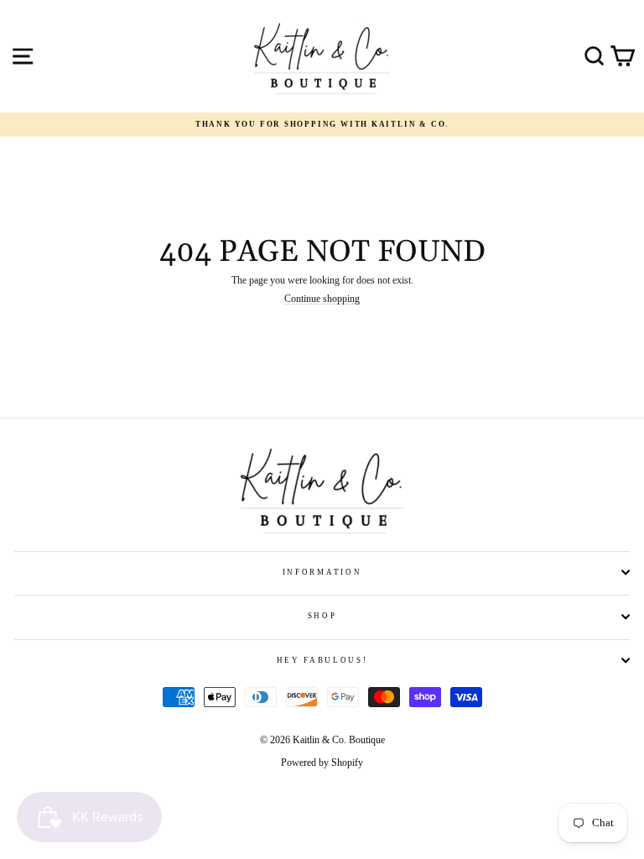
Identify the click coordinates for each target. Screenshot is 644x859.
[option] (322, 124)
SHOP (322, 616)
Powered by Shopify (322, 762)
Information (322, 572)
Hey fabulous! (322, 660)
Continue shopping (322, 299)
